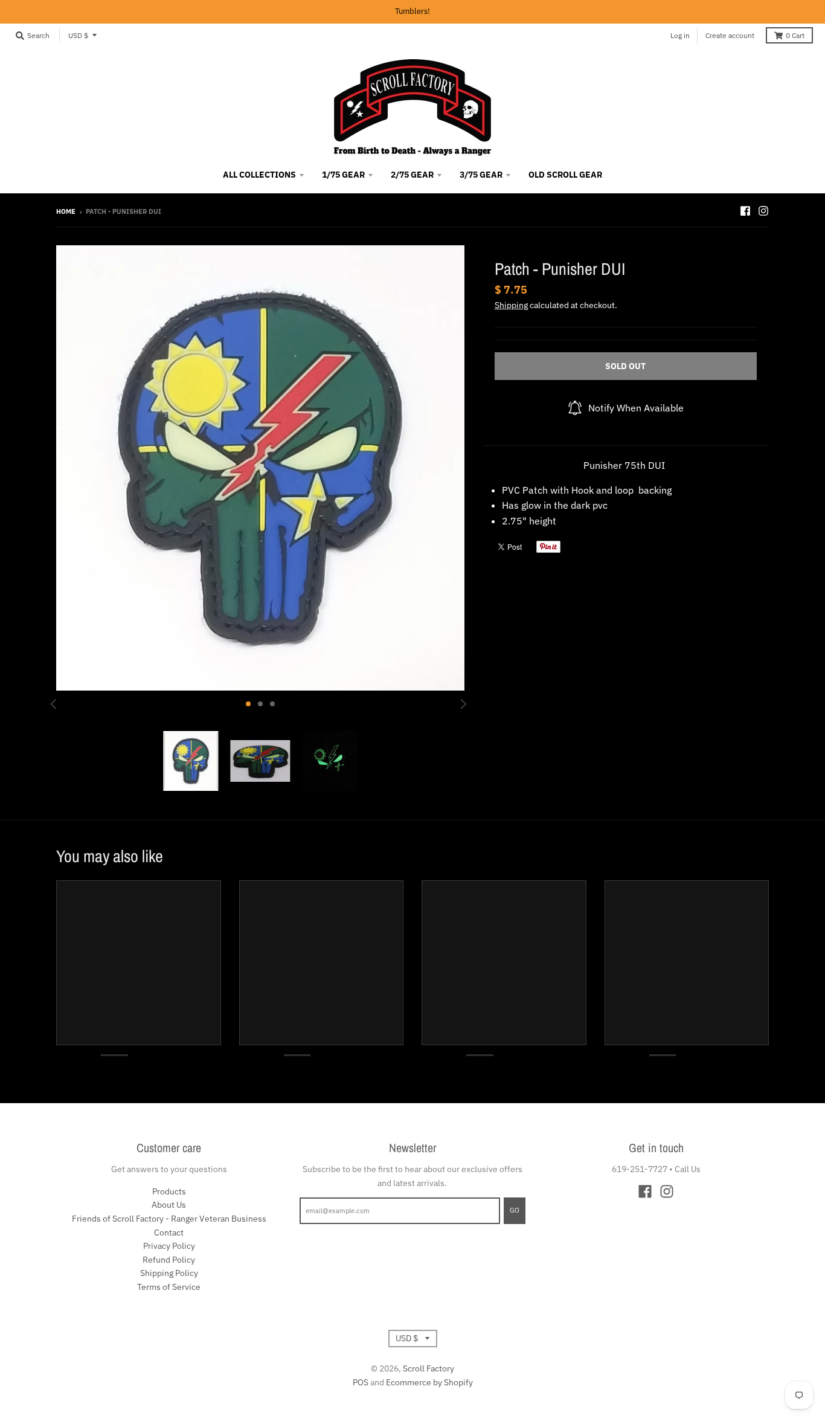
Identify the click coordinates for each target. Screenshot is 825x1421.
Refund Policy (169, 1259)
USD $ (78, 35)
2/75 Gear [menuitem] (412, 174)
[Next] (463, 704)
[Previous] (55, 704)
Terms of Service (169, 1286)
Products (169, 1191)
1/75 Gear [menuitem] (343, 174)
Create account (729, 35)
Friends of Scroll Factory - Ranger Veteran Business (169, 1218)
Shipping (511, 305)
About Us (169, 1204)
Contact (169, 1232)
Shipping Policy (169, 1273)
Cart (795, 35)
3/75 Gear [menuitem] (481, 174)
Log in (680, 35)
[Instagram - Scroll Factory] (763, 210)
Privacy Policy (169, 1245)
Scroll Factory (428, 1368)
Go (514, 1210)
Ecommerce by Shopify (429, 1382)
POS (360, 1382)
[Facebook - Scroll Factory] (745, 210)
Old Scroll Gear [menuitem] (565, 174)
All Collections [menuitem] (259, 174)
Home (65, 211)
